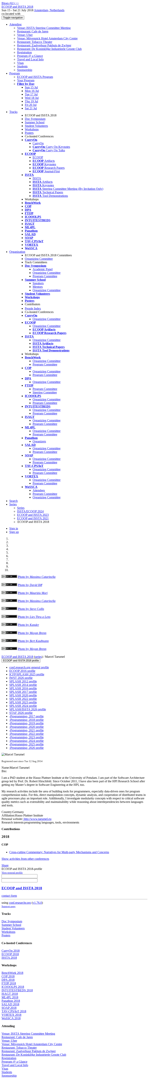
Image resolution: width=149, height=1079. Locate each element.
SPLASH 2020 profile (23, 695)
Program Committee (45, 276)
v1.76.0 (37, 902)
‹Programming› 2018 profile (26, 719)
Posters (29, 132)
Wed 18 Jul (32, 97)
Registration (24, 52)
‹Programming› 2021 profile (26, 730)
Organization (17, 251)
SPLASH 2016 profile (23, 688)
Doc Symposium (35, 118)
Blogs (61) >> (10, 3)
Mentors (38, 286)
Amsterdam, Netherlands (49, 10)
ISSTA (37, 178)
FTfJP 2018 (9, 983)
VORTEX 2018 (11, 1014)
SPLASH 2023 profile (23, 702)
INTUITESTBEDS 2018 (17, 990)
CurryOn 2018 (11, 950)
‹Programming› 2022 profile (26, 733)
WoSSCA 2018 (11, 1018)
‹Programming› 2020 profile (26, 726)
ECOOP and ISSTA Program (35, 77)
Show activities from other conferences (25, 858)
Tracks (13, 111)
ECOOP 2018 (10, 954)
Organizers (39, 441)
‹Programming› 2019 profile (26, 723)
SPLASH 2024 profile (23, 705)
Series (20, 507)
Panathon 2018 (11, 1000)
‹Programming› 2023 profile (26, 737)
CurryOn (38, 143)
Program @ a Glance (30, 56)
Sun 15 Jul (31, 87)
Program (14, 73)
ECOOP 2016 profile (22, 671)
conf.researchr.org (20, 902)
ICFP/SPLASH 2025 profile (26, 674)
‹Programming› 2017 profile (26, 716)
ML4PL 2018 (10, 997)
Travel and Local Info (30, 59)
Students (22, 66)
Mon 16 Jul (32, 90)
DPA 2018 (8, 979)
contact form (9, 895)
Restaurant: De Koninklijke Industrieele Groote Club (49, 49)
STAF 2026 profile (21, 712)
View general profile (12, 872)
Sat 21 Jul (31, 108)
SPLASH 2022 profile (23, 698)
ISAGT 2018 (10, 993)
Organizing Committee (39, 258)
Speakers (38, 283)
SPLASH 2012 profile (23, 681)
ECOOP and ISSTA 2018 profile (21, 660)
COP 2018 (8, 976)
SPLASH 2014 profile (23, 684)
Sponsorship (24, 70)
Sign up (14, 532)
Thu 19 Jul (31, 101)
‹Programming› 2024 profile (26, 740)
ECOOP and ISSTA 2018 (17, 656)
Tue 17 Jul (31, 94)
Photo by (36, 576)
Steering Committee (45, 392)
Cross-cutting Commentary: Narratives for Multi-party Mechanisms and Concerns (59, 852)
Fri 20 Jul (30, 104)
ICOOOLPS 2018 (13, 986)
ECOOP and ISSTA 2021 (33, 518)
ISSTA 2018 (9, 957)
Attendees (39, 490)
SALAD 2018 (10, 1004)
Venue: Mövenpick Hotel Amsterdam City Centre (47, 38)
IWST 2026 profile (21, 677)
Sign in (13, 528)
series (38, 656)
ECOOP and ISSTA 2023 (33, 514)
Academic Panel (43, 269)
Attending (15, 24)
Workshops (32, 129)
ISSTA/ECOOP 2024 (30, 511)
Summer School (34, 122)
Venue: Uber (25, 35)
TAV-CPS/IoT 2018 (14, 1011)
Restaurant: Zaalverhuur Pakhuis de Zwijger (44, 45)
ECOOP (38, 157)
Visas (20, 63)
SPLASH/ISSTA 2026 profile (27, 709)
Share (5, 865)
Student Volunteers (36, 125)
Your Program (25, 80)
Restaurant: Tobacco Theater (34, 42)
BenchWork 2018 (12, 972)
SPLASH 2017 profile (23, 691)
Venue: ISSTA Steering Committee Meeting (44, 28)
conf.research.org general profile (29, 667)
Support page (9, 906)
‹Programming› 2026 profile (26, 747)
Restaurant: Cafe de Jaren (32, 31)
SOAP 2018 (9, 1007)
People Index (33, 308)
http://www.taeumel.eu (37, 819)
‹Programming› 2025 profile (26, 744)
